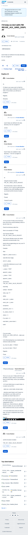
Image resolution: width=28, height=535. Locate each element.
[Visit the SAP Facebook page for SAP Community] (10, 515)
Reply (5, 107)
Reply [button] (23, 65)
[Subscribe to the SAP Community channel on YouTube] (15, 515)
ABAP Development (6, 48)
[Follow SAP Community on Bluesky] (12, 515)
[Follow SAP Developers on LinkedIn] (17, 515)
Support (21, 527)
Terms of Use (21, 519)
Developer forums (9, 13)
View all (3, 508)
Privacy (7, 519)
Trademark (7, 527)
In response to (16, 117)
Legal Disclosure (21, 523)
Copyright (7, 523)
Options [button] (25, 33)
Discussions (5, 5)
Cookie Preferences (7, 531)
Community (10, 2)
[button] (3, 41)
